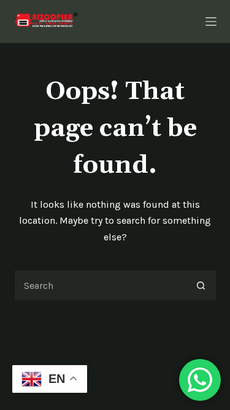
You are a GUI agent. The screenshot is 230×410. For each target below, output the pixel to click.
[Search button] (201, 285)
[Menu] (211, 21)
